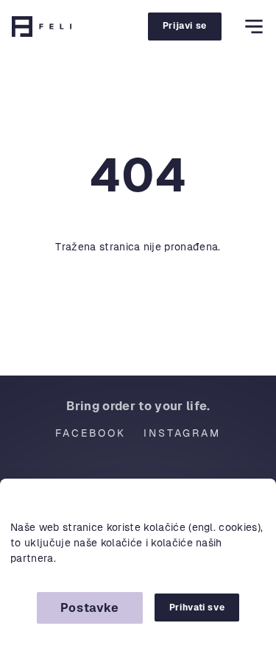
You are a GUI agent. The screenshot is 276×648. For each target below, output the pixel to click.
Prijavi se (185, 26)
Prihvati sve (197, 607)
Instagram (182, 433)
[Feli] (41, 26)
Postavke (89, 608)
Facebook (90, 433)
